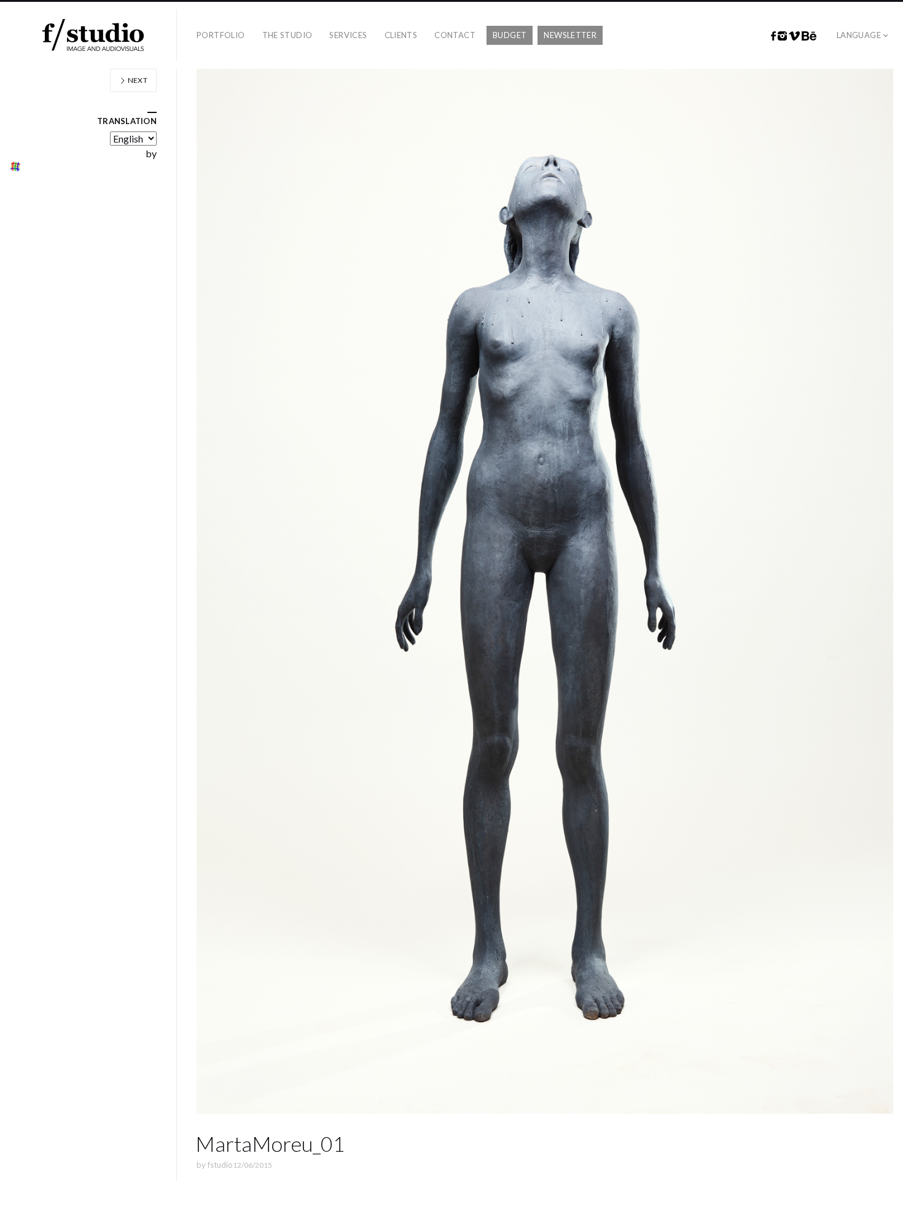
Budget (509, 35)
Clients (401, 35)
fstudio (220, 1165)
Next (136, 80)
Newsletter (570, 35)
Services (348, 35)
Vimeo (794, 36)
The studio (287, 35)
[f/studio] (93, 35)
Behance (809, 36)
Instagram (782, 36)
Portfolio (221, 35)
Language (859, 35)
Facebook (773, 36)
